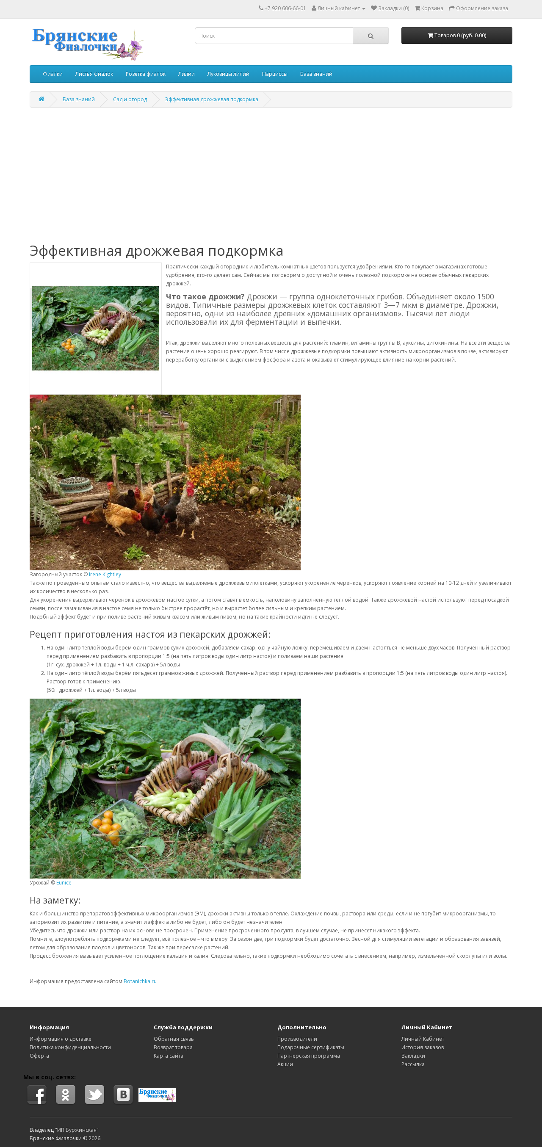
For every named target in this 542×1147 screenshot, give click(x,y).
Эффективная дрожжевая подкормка (211, 99)
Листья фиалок (94, 73)
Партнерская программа (308, 1055)
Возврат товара (173, 1047)
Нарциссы (275, 73)
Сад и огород (130, 99)
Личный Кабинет (422, 1038)
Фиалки (53, 73)
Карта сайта (168, 1055)
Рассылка (413, 1064)
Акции (285, 1064)
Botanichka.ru (140, 981)
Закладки (413, 1055)
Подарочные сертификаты (310, 1047)
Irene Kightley (105, 574)
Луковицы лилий (228, 73)
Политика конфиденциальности (70, 1047)
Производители (297, 1038)
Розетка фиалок (146, 73)
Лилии (186, 73)
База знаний (316, 73)
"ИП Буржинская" (77, 1129)
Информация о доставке (60, 1038)
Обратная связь (174, 1038)
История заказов (422, 1047)
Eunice (64, 882)
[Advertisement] (271, 175)
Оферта (39, 1055)
